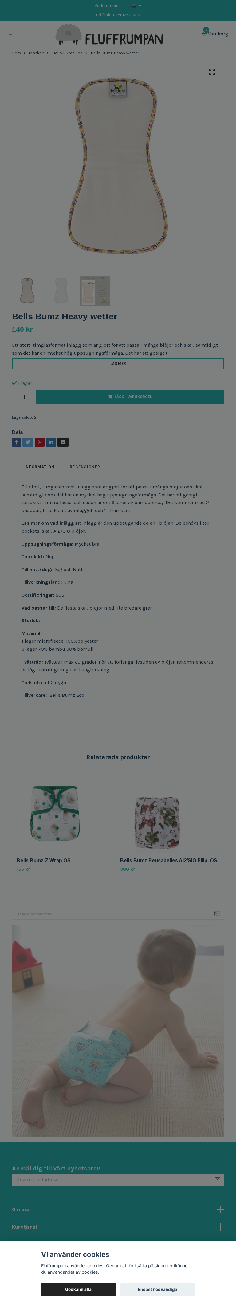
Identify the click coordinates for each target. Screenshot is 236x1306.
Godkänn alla (78, 1289)
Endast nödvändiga (157, 1289)
